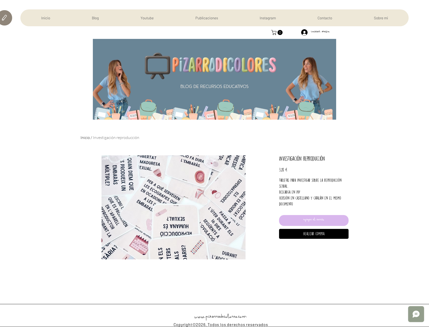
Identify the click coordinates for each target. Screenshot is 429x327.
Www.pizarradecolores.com (220, 317)
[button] (277, 32)
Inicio (85, 137)
